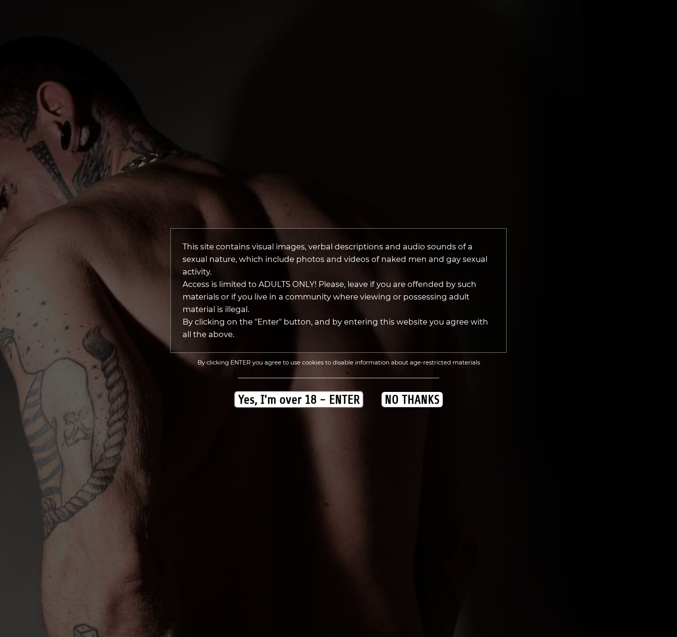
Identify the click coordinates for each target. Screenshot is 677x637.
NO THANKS (412, 399)
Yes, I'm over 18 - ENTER (299, 399)
